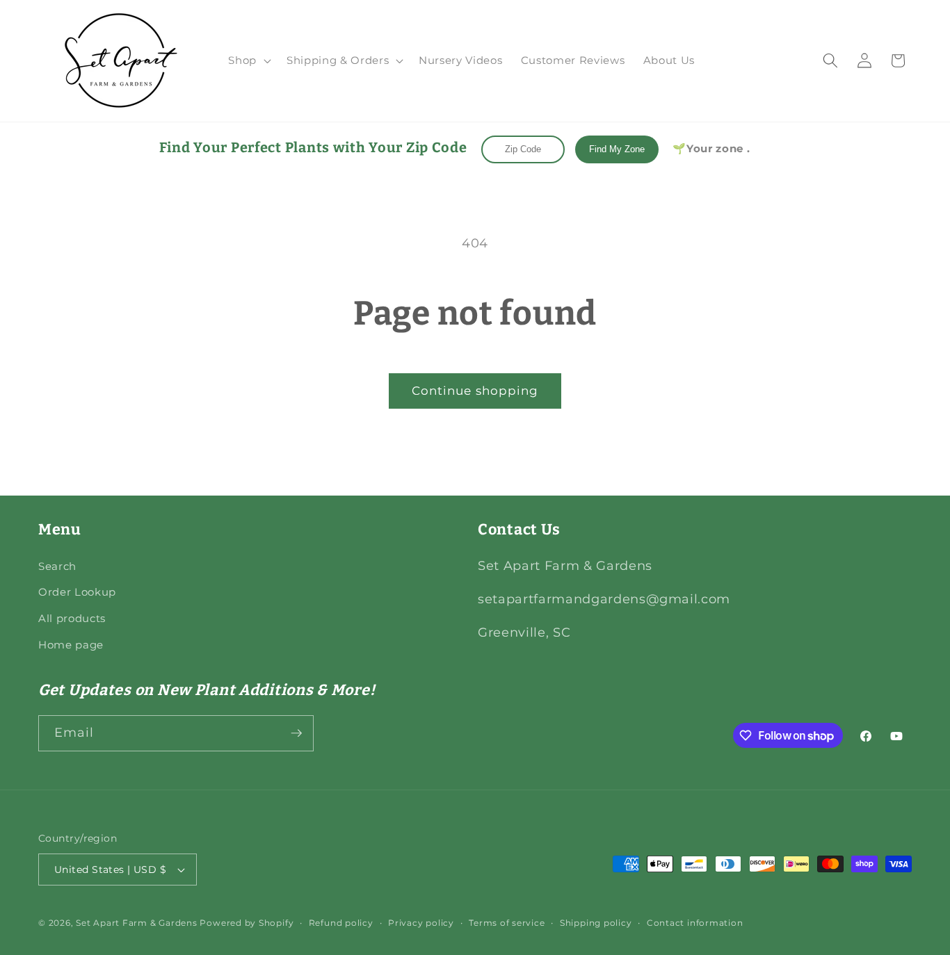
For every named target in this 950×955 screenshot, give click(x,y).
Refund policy (341, 922)
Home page (71, 644)
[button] (248, 60)
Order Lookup (77, 591)
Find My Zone (617, 149)
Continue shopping (475, 391)
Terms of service (507, 922)
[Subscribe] (296, 733)
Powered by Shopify (246, 922)
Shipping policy (596, 922)
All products (72, 618)
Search (57, 566)
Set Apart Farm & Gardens (136, 922)
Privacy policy (421, 922)
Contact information (695, 922)
